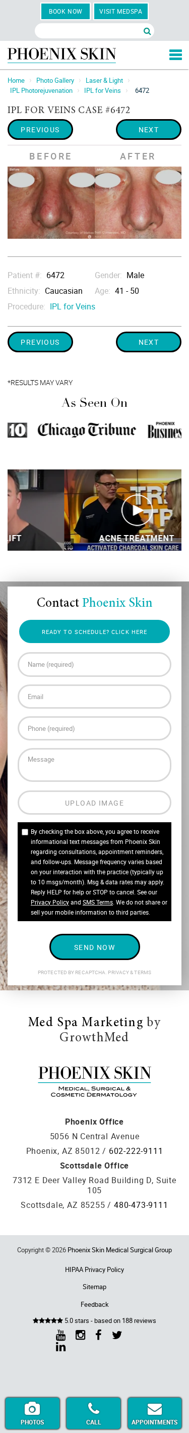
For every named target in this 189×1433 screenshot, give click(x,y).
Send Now (94, 947)
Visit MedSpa (120, 11)
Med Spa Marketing (85, 1023)
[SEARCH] (147, 30)
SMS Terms (98, 902)
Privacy (119, 972)
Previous (40, 129)
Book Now (66, 11)
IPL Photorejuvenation (41, 90)
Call (93, 1422)
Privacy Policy (50, 902)
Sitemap (94, 1286)
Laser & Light (104, 80)
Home (16, 80)
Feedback (95, 1304)
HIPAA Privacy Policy (94, 1269)
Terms (142, 972)
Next (149, 129)
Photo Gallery (55, 80)
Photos (32, 1422)
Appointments (154, 1422)
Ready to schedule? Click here (94, 631)
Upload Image (94, 803)
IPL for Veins (102, 90)
